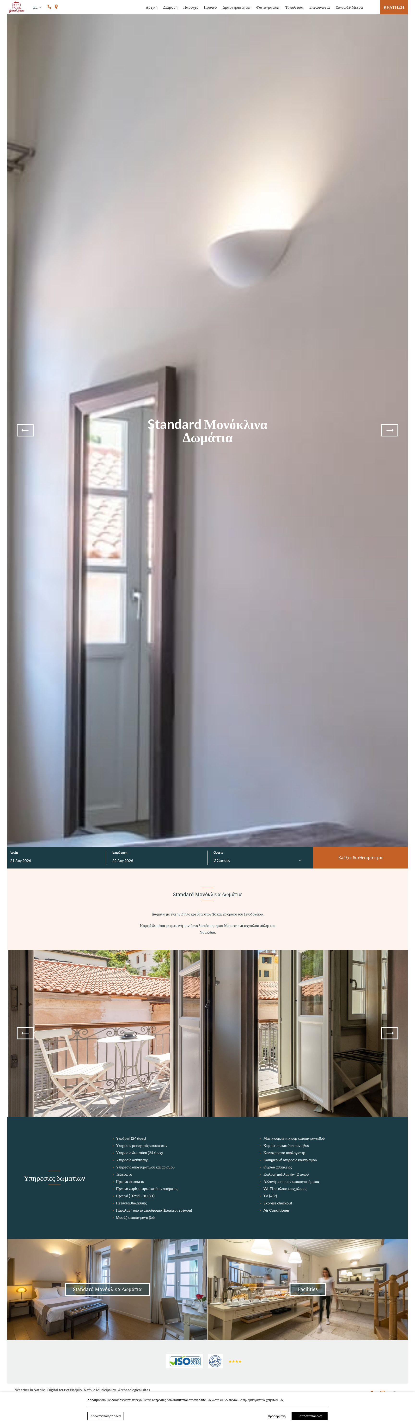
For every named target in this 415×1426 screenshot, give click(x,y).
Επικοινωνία (319, 7)
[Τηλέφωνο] (49, 7)
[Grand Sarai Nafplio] (16, 7)
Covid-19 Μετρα (349, 7)
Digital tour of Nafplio (64, 1390)
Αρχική (152, 7)
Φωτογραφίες (268, 7)
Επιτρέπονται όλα (310, 1416)
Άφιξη (14, 852)
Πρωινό (210, 7)
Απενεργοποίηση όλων (105, 1416)
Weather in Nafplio (30, 1390)
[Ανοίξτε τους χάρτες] (56, 7)
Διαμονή (170, 7)
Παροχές (190, 7)
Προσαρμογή (277, 1416)
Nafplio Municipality (100, 1390)
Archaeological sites (134, 1390)
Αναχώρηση (119, 852)
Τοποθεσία (294, 7)
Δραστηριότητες (236, 7)
